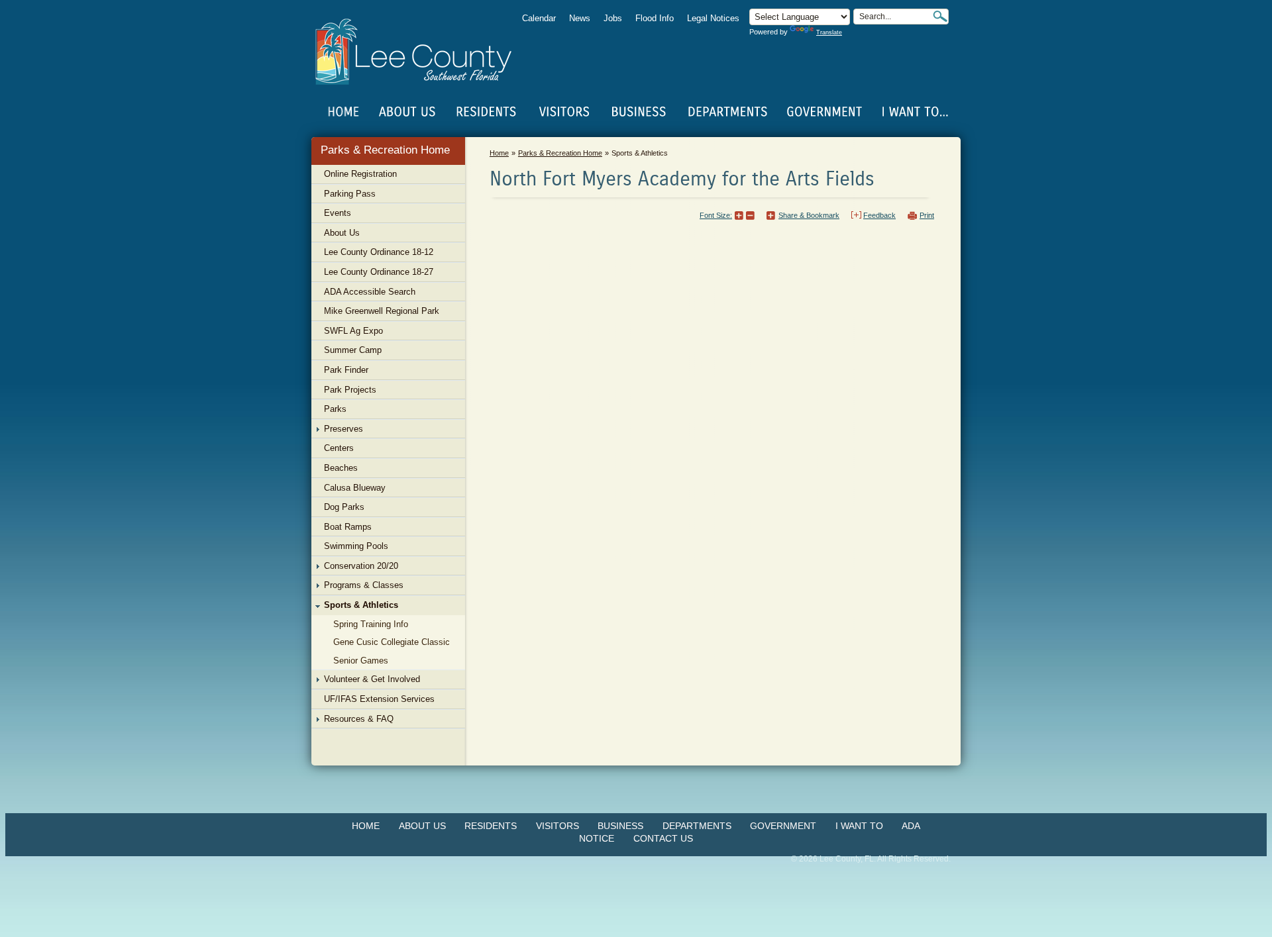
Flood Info (654, 18)
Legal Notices (713, 18)
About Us (422, 825)
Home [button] (422, 52)
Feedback (879, 215)
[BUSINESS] (639, 112)
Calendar (539, 18)
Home (344, 112)
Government (783, 825)
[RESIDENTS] (485, 112)
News (579, 18)
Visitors (557, 825)
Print (927, 215)
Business (620, 825)
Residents (490, 825)
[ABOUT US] (407, 112)
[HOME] (344, 112)
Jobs (613, 18)
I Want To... (913, 112)
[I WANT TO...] (913, 112)
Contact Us (663, 838)
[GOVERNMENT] (824, 112)
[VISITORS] (564, 112)
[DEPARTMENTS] (727, 112)
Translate (829, 32)
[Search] (940, 16)
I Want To (859, 825)
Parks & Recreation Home (385, 150)
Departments (696, 825)
